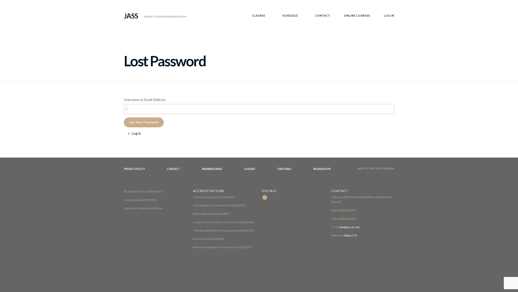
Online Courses (357, 15)
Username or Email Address (145, 100)
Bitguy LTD (350, 235)
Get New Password (143, 122)
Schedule (290, 15)
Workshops (322, 169)
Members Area (212, 169)
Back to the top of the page (375, 168)
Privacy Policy (134, 169)
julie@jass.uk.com (349, 227)
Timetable (284, 169)
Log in (136, 133)
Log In (389, 15)
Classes (258, 15)
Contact (322, 15)
